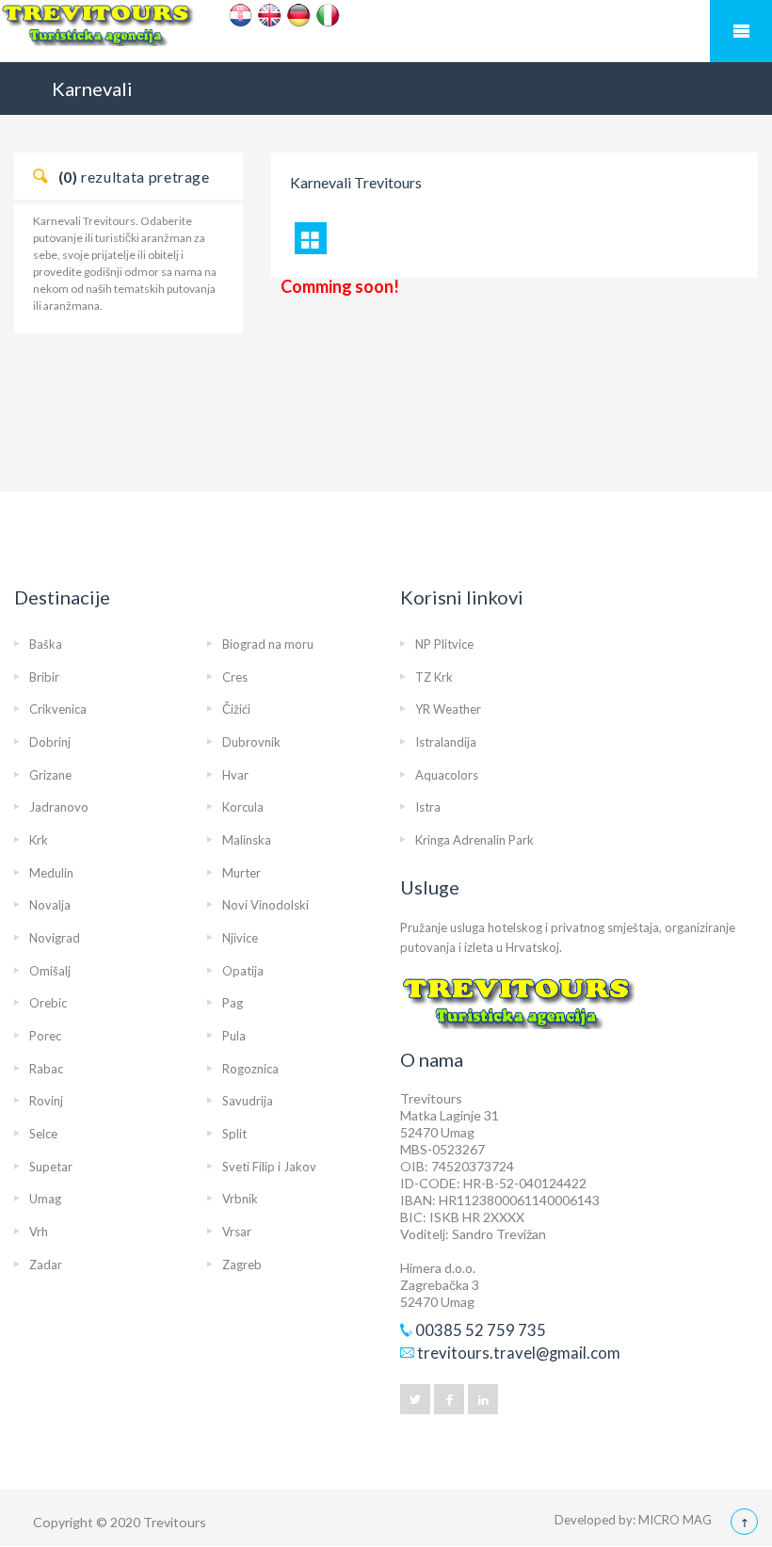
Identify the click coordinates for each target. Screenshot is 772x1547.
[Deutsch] (299, 15)
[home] (386, 32)
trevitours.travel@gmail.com (518, 1353)
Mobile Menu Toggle (741, 31)
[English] (269, 15)
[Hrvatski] (240, 15)
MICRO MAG (675, 1519)
